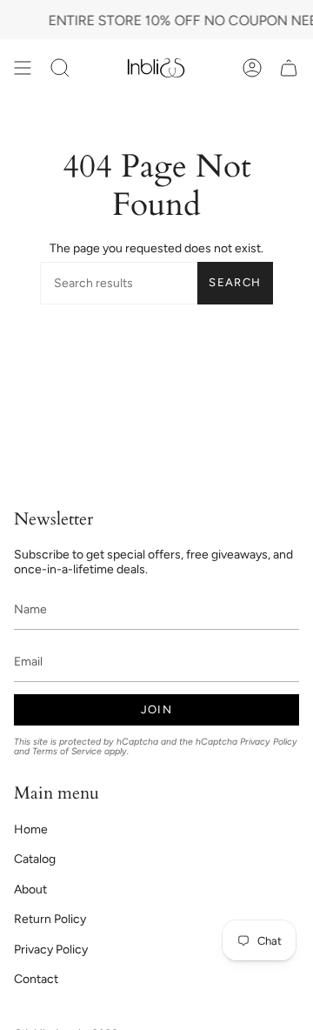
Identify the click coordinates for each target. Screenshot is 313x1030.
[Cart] (288, 67)
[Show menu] (23, 67)
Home (31, 829)
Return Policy (50, 919)
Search (235, 282)
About (30, 889)
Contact (36, 979)
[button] (60, 67)
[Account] (252, 67)
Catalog (35, 859)
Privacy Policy (268, 741)
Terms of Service (67, 751)
